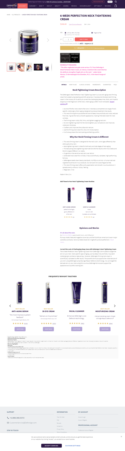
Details (64, 84)
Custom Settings (72, 446)
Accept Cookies (51, 446)
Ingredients (96, 84)
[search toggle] (116, 2)
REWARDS (108, 6)
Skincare (22, 6)
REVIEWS (74, 6)
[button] (11, 40)
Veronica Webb (67, 235)
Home (8, 15)
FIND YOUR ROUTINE (98, 1)
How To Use (73, 84)
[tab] (64, 84)
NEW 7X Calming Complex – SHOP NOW (58, 2)
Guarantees (107, 84)
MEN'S (49, 6)
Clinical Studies (84, 84)
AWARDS (65, 6)
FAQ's (115, 84)
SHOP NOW (20, 329)
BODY (41, 6)
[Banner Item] (69, 195)
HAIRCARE (32, 6)
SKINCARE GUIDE (85, 6)
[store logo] (12, 6)
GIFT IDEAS (97, 6)
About (57, 6)
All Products (16, 15)
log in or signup (99, 48)
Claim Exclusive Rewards (75, 24)
